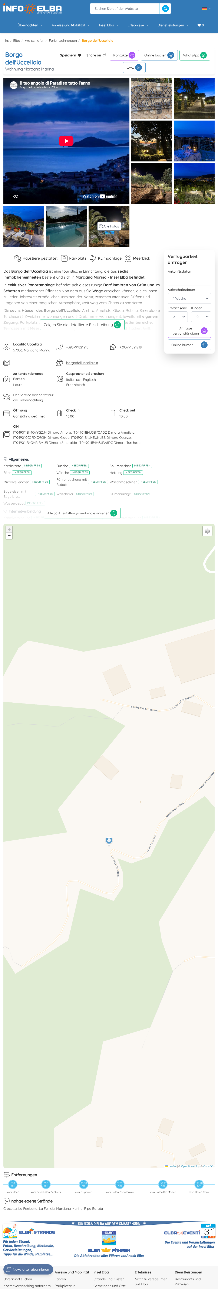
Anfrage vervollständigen (186, 330)
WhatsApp (191, 55)
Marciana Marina (69, 1208)
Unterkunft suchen (17, 1279)
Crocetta (10, 1208)
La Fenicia (47, 1208)
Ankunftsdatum (180, 271)
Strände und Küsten (108, 1279)
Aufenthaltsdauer (181, 290)
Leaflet (172, 1166)
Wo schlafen (34, 40)
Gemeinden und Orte (109, 1286)
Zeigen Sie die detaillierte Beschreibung (78, 324)
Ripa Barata (93, 1208)
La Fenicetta (27, 1208)
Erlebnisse (136, 25)
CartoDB (208, 1166)
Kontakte (120, 55)
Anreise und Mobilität (68, 25)
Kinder (196, 308)
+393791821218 (77, 347)
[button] (109, 842)
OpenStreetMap (190, 1166)
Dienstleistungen (171, 25)
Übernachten (28, 25)
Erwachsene (177, 308)
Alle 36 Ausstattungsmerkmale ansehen (78, 513)
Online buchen (155, 55)
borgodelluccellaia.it (82, 363)
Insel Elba (106, 25)
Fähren (60, 1279)
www (130, 67)
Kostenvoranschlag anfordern (27, 1286)
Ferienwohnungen (63, 40)
